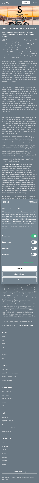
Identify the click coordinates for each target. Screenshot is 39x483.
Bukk (3, 343)
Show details (28, 262)
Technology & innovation (10, 373)
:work (4, 351)
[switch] (34, 242)
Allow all (19, 268)
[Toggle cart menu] (32, 2)
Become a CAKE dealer (9, 428)
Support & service (7, 420)
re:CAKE (4, 354)
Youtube (4, 460)
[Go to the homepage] (5, 3)
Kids (3, 358)
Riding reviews (6, 406)
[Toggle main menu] (36, 2)
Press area (5, 395)
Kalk (3, 340)
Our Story (5, 369)
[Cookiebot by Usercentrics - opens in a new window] (28, 202)
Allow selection (19, 274)
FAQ (3, 424)
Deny (19, 280)
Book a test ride (7, 380)
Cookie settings (6, 431)
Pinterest (4, 457)
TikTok (4, 453)
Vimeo (4, 464)
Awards (4, 402)
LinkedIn (4, 450)
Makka (4, 336)
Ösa (3, 347)
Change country (18, 471)
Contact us (26, 2)
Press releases (6, 391)
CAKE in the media (7, 398)
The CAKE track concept (9, 376)
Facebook (5, 446)
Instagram (5, 443)
